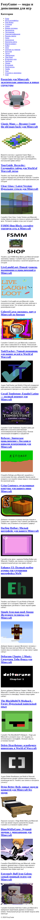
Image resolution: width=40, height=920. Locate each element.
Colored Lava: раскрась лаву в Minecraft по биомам (18, 313)
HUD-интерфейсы (11, 20)
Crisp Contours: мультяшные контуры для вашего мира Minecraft (17, 488)
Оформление (10, 55)
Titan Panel (9, 57)
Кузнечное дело (11, 59)
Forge (7, 18)
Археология (9, 40)
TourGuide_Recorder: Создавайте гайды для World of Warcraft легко (19, 168)
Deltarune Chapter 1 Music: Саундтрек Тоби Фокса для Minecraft (16, 659)
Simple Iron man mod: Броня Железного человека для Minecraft (17, 615)
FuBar (7, 46)
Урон (7, 48)
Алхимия (8, 24)
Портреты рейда (11, 42)
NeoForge (8, 61)
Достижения (9, 32)
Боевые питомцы (11, 28)
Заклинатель (9, 30)
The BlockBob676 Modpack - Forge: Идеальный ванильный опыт (18, 703)
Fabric (7, 38)
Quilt (7, 75)
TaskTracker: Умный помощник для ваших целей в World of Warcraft (19, 354)
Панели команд (10, 44)
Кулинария (9, 65)
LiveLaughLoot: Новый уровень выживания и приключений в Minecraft (19, 270)
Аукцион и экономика (13, 73)
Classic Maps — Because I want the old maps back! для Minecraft (19, 125)
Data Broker (9, 22)
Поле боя (8, 51)
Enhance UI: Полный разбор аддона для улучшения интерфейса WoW (17, 570)
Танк (7, 71)
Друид (7, 53)
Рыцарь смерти (10, 36)
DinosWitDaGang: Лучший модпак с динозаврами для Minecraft (16, 832)
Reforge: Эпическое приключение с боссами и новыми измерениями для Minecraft (16, 442)
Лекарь (7, 63)
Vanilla (7, 69)
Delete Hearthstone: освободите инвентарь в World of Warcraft (19, 747)
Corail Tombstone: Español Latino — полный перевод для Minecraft (20, 396)
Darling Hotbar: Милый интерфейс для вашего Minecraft (20, 529)
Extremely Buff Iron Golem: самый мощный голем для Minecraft (16, 876)
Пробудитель (10, 67)
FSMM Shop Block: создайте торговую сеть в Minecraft (17, 227)
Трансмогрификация (12, 34)
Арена (7, 26)
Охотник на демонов (12, 49)
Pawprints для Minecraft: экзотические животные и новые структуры (20, 82)
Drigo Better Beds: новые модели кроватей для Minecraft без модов (19, 789)
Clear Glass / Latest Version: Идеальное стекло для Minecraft (19, 187)
